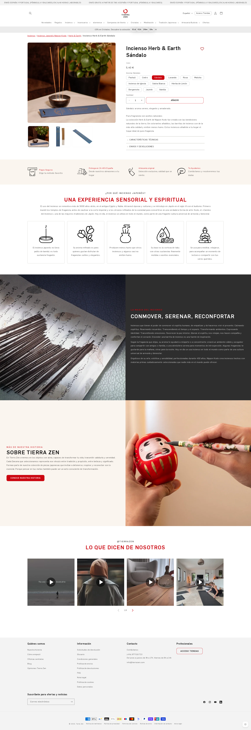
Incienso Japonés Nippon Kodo (52, 35)
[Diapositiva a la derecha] (132, 610)
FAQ (79, 673)
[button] (30, 13)
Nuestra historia (34, 650)
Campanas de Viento (116, 22)
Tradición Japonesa (167, 22)
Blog (29, 664)
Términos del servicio (129, 724)
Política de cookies (85, 682)
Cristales (135, 22)
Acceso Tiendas (203, 13)
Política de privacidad (111, 724)
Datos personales (85, 687)
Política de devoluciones (88, 668)
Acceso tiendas (189, 651)
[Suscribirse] (71, 702)
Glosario (81, 654)
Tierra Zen (80, 724)
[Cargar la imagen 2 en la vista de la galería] (60, 136)
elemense (97, 22)
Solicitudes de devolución (88, 650)
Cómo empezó (34, 654)
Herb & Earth (75, 35)
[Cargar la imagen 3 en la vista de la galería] (82, 136)
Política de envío (146, 724)
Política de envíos (85, 664)
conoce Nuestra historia (25, 478)
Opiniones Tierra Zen (36, 668)
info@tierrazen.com (136, 662)
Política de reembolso (94, 724)
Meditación (149, 22)
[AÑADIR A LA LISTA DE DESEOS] (201, 49)
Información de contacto (163, 724)
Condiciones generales (87, 659)
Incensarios (83, 22)
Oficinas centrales (35, 659)
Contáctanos (132, 650)
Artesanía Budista (190, 22)
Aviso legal (178, 724)
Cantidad (129, 95)
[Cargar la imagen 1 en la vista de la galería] (38, 136)
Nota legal (81, 677)
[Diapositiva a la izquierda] (118, 610)
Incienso (69, 22)
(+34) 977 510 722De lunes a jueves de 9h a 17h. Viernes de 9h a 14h (149, 656)
